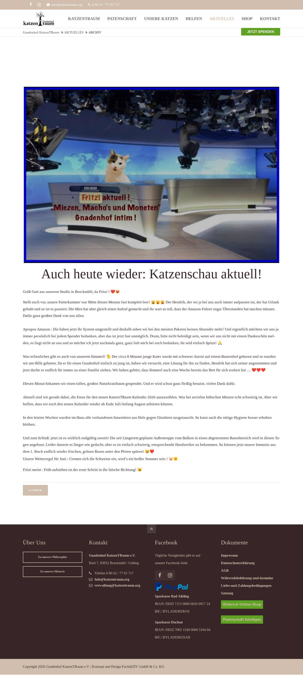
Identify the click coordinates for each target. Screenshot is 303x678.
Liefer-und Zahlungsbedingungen (246, 585)
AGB (225, 570)
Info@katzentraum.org (111, 579)
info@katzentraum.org (67, 4)
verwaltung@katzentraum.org (117, 585)
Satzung (227, 593)
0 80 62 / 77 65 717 (106, 4)
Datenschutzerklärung (238, 563)
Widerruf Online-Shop (242, 604)
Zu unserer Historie (52, 571)
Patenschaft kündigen (242, 619)
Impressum (229, 555)
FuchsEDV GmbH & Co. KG (143, 666)
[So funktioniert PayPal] (171, 589)
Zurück (36, 490)
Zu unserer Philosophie (52, 557)
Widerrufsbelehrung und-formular (247, 578)
